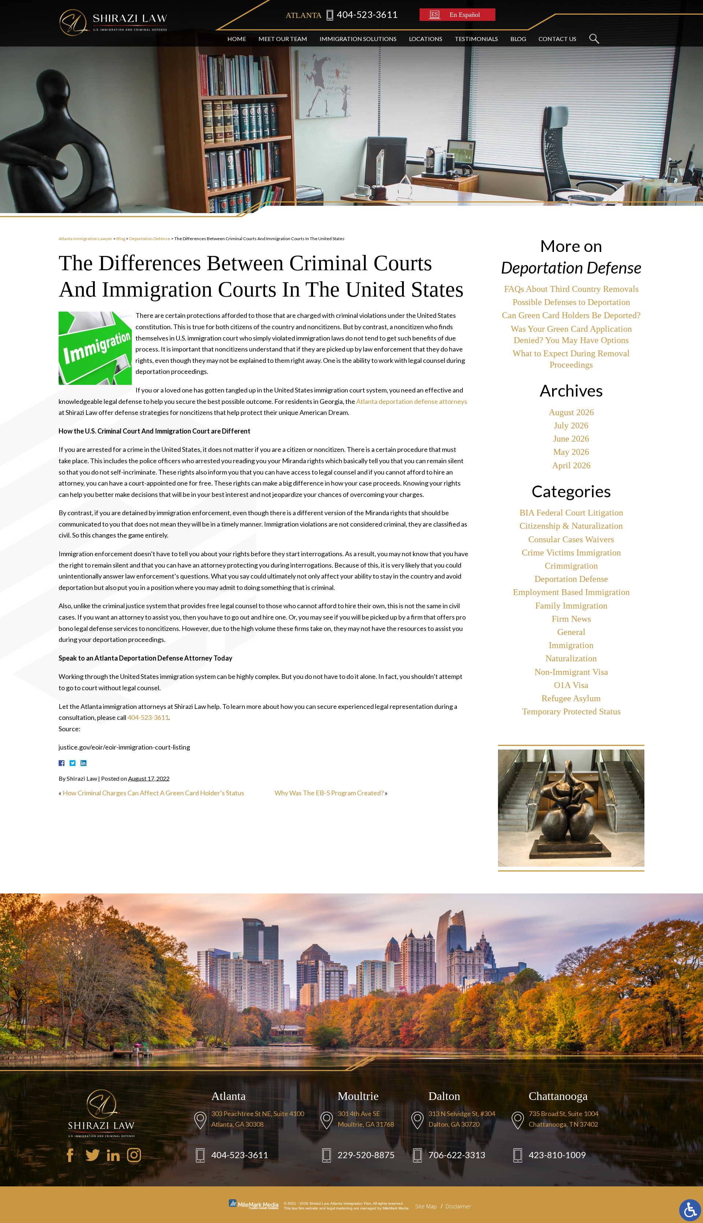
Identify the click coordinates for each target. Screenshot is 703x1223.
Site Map (426, 1206)
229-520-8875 (366, 1154)
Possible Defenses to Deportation (571, 302)
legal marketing (340, 1208)
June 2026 (571, 438)
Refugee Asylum (571, 698)
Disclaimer (458, 1206)
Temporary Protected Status (571, 711)
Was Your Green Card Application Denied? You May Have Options (571, 334)
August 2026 (571, 412)
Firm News (571, 619)
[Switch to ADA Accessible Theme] (690, 1210)
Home (236, 38)
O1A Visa (571, 685)
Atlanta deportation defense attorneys (411, 401)
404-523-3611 (367, 14)
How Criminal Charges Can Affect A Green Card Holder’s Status (153, 793)
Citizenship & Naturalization (571, 526)
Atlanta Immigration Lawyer (85, 238)
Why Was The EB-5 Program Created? (329, 793)
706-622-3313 (457, 1154)
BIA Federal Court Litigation (571, 512)
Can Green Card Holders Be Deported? (571, 315)
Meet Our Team (282, 38)
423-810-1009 (557, 1154)
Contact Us (557, 38)
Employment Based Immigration (571, 592)
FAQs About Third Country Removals (571, 289)
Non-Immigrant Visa (571, 672)
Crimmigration (571, 565)
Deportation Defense (149, 238)
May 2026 (571, 452)
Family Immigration (571, 605)
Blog (518, 38)
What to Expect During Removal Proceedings (571, 359)
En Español (465, 14)
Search (594, 39)
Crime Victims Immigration (571, 552)
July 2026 (571, 425)
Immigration (571, 645)
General (571, 632)
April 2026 (571, 465)
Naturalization (571, 658)
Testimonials (476, 38)
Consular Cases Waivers (571, 539)
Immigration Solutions (358, 38)
